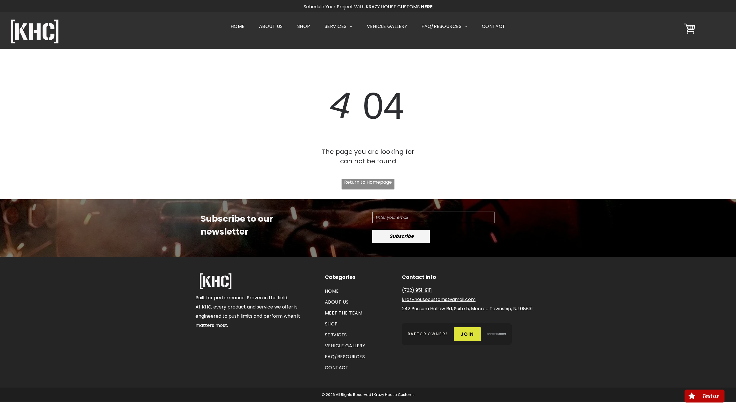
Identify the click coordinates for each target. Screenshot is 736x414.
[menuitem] (237, 26)
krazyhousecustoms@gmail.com (439, 299)
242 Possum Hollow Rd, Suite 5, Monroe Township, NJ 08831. (468, 308)
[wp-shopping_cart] (689, 34)
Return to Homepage (368, 182)
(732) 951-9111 (417, 290)
